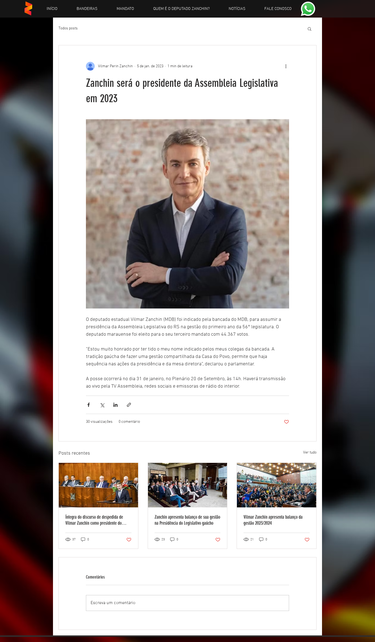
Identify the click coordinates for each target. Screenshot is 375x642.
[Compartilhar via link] (128, 404)
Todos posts (68, 28)
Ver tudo (310, 452)
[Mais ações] (285, 66)
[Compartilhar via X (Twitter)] (102, 404)
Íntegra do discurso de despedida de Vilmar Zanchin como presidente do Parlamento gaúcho (94, 520)
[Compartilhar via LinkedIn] (115, 404)
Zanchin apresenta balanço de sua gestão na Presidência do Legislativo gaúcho (187, 520)
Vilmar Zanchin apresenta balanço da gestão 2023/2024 (273, 520)
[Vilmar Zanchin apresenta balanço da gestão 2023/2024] (276, 485)
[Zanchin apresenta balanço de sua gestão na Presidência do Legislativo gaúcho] (187, 485)
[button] (309, 28)
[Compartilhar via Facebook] (88, 404)
